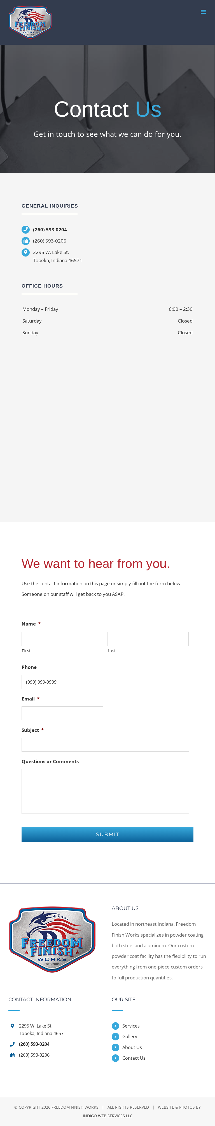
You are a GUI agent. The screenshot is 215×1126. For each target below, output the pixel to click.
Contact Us (134, 1058)
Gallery (129, 1036)
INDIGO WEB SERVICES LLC (107, 1115)
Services (131, 1026)
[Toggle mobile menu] (204, 12)
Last (112, 650)
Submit (107, 834)
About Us (132, 1047)
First (26, 650)
